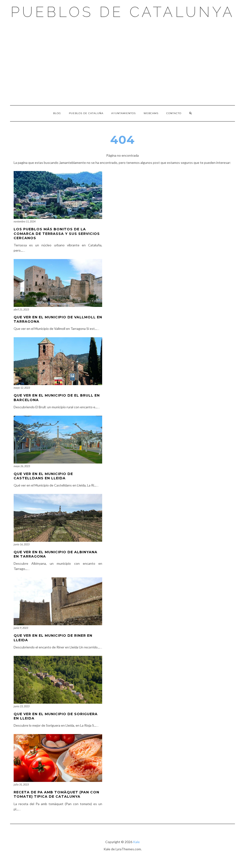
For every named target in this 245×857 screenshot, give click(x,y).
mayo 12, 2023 (22, 387)
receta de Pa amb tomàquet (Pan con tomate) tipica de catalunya (56, 794)
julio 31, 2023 (21, 784)
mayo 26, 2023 (22, 466)
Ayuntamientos (123, 113)
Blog (57, 113)
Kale (136, 842)
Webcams (151, 113)
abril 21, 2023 (21, 309)
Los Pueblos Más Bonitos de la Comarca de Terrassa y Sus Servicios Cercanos (57, 233)
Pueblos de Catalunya (123, 12)
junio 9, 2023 (21, 627)
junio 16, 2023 (21, 544)
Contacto (173, 113)
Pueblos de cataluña (86, 113)
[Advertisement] (122, 62)
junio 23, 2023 (21, 706)
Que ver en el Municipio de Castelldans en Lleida (43, 476)
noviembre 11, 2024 (24, 221)
